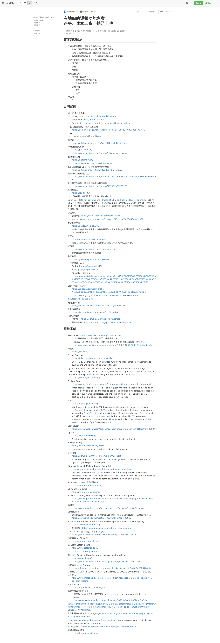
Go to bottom (37, 37)
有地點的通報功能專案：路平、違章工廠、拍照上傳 (46, 17)
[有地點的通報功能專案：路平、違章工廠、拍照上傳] (62, 18)
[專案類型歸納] (62, 39)
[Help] (36, 3)
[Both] (25, 3)
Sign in (198, 3)
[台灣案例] (62, 106)
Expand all (36, 31)
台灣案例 (37, 23)
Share (209, 3)
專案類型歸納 (38, 20)
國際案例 (37, 25)
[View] (29, 3)
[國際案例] (62, 328)
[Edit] (20, 3)
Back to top (36, 34)
